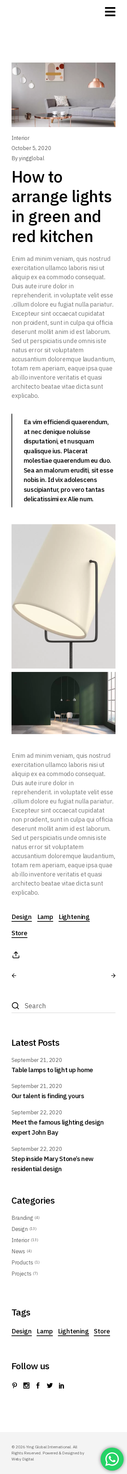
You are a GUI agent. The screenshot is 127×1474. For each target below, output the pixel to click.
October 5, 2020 (31, 148)
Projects (21, 1273)
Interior (20, 138)
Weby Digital (23, 1458)
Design (22, 917)
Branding (22, 1217)
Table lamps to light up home (52, 1070)
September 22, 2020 (37, 1112)
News (18, 1251)
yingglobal (31, 158)
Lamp (45, 917)
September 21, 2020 (37, 1060)
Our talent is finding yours (48, 1096)
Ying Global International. (49, 1446)
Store (19, 933)
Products (22, 1262)
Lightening (74, 917)
